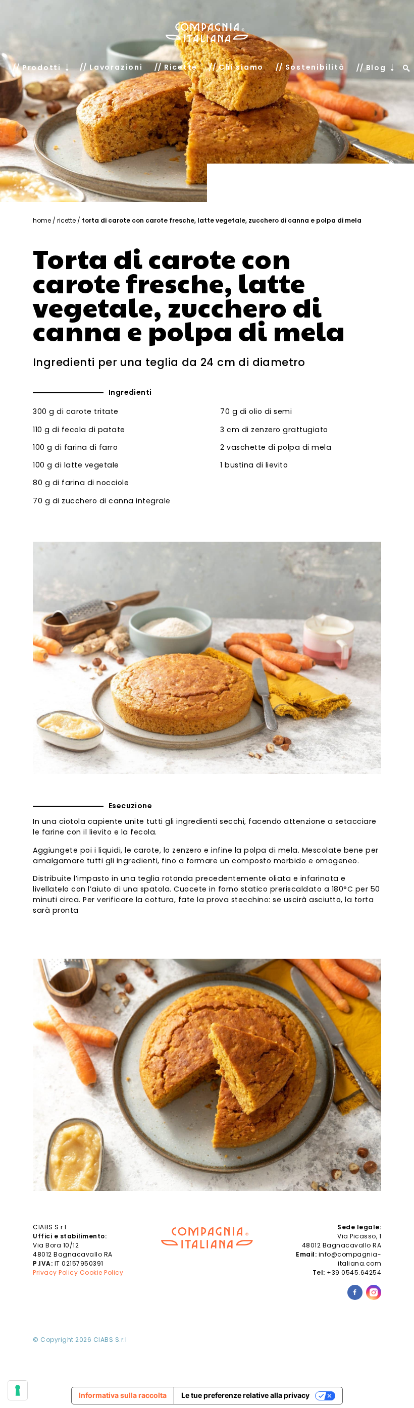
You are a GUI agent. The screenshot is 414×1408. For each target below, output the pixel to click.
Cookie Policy (102, 1272)
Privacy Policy (55, 1272)
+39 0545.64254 (354, 1272)
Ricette (66, 220)
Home (42, 220)
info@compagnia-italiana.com (350, 1259)
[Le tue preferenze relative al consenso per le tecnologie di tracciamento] (17, 1390)
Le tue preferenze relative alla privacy (245, 1395)
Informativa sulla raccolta (123, 1395)
